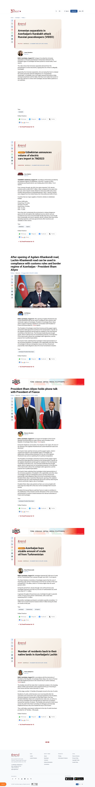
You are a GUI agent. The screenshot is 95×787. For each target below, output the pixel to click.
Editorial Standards (48, 762)
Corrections (46, 764)
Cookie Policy (75, 762)
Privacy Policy (75, 758)
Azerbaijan (21, 609)
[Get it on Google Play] (79, 778)
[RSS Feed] (31, 779)
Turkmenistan (29, 609)
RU (82, 784)
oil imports (37, 609)
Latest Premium (33, 758)
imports (28, 226)
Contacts (46, 760)
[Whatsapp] (12, 779)
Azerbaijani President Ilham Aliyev (26, 351)
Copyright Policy (75, 760)
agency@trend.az (14, 769)
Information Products (63, 758)
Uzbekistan (21, 226)
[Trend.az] (16, 11)
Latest (31, 756)
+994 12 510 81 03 (14, 767)
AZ (79, 784)
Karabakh (21, 111)
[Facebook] (15, 779)
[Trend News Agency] (15, 755)
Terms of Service (75, 756)
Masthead (46, 758)
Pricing (59, 756)
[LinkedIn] (28, 779)
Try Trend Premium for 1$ (26, 127)
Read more (26, 54)
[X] (18, 779)
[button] (12, 20)
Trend (54, 183)
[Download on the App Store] (69, 778)
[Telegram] (25, 779)
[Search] (56, 11)
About (45, 756)
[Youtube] (22, 779)
